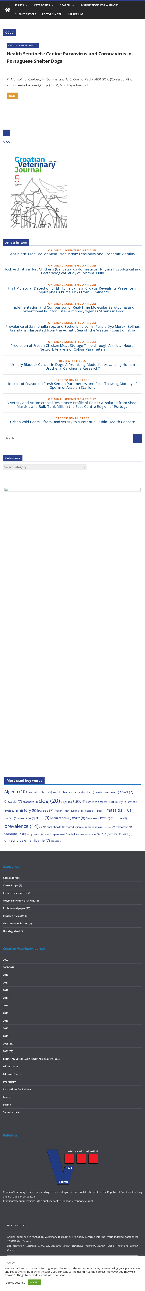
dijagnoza (30, 801)
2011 (5, 982)
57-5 (6, 142)
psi (42, 827)
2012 (5, 990)
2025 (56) (8, 1043)
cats (89, 792)
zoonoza (56, 841)
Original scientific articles (22, 45)
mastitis (118, 810)
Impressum (75, 14)
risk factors (124, 827)
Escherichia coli (96, 801)
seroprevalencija (36, 834)
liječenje (89, 810)
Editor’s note (52, 14)
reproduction (75, 827)
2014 (5, 1005)
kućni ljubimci (73, 810)
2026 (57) (8, 1051)
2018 (5, 1036)
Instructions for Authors (99, 5)
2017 (5, 1028)
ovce (78, 817)
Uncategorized (11, 931)
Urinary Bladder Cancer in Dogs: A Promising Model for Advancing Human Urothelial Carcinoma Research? (72, 366)
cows (126, 791)
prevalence (21, 826)
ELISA (78, 801)
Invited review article (15, 893)
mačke (11, 818)
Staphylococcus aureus (81, 834)
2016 (5, 1020)
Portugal (119, 818)
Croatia (13, 801)
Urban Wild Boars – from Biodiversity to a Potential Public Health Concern (72, 421)
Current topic (11, 885)
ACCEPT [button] (34, 1282)
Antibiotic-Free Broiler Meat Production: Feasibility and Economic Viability (72, 253)
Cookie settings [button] (15, 1282)
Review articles (12, 916)
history (27, 810)
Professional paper (14, 908)
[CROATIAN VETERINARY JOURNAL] (7, 9)
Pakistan (92, 818)
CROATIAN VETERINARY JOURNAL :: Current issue (31, 1059)
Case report (10, 877)
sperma (59, 834)
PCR (105, 818)
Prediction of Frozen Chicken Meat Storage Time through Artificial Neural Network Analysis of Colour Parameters (72, 347)
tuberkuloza (121, 834)
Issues (6, 1097)
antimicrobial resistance (68, 792)
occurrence (60, 818)
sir (49, 834)
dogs (66, 801)
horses (45, 810)
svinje (104, 834)
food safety (117, 801)
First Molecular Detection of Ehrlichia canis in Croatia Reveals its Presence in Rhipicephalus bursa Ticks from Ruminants (72, 290)
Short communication (15, 923)
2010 (5, 975)
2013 (5, 998)
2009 (5, 959)
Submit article (25, 14)
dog (49, 800)
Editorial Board (12, 1074)
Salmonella (15, 834)
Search (65, 5)
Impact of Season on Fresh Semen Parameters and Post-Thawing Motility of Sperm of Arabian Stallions (72, 385)
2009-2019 (8, 967)
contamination (107, 792)
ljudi (101, 810)
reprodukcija (94, 827)
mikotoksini (26, 818)
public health (56, 827)
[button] (26, 5)
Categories (42, 5)
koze (58, 810)
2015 (5, 1013)
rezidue (109, 827)
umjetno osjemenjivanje (27, 840)
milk (42, 817)
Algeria (15, 791)
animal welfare (40, 792)
